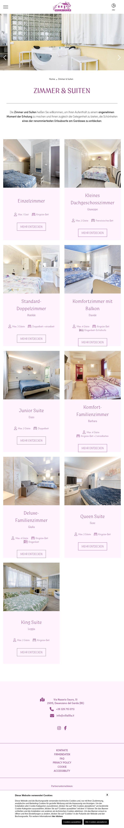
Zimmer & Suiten (65, 78)
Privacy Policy (62, 762)
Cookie (62, 766)
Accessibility (62, 770)
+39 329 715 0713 (65, 709)
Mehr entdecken (31, 227)
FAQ (62, 758)
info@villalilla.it (65, 715)
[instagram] (59, 728)
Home (52, 78)
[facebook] (65, 728)
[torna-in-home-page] (62, 7)
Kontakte (62, 750)
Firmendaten (62, 754)
